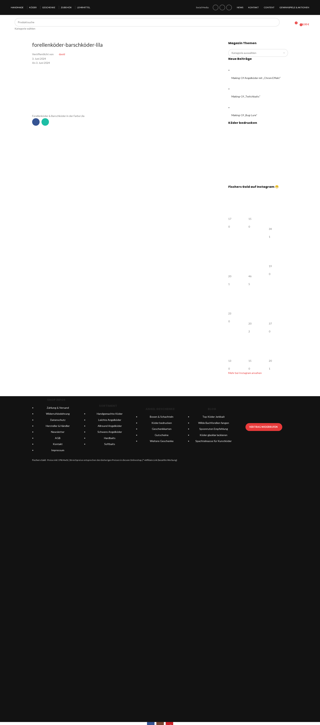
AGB (58, 438)
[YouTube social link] (229, 7)
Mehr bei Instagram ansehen (245, 372)
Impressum (57, 450)
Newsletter (57, 431)
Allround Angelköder (110, 425)
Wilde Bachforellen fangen (213, 422)
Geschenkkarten (161, 428)
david (62, 54)
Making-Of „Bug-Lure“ (244, 115)
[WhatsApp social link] (45, 122)
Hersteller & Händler (58, 425)
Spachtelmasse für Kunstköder (213, 441)
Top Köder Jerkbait (213, 416)
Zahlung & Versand (58, 407)
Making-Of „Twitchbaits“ (245, 96)
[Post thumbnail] (238, 70)
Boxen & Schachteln (161, 416)
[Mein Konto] (287, 24)
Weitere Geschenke (162, 441)
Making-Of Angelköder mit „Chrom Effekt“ (256, 77)
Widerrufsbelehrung (58, 413)
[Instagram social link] (222, 7)
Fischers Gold (39, 460)
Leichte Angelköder (109, 419)
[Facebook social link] (215, 7)
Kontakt (58, 444)
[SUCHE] (275, 24)
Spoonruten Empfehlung (213, 428)
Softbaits (109, 444)
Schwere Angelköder (110, 431)
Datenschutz (57, 419)
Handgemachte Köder (110, 413)
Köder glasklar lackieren (213, 435)
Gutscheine (161, 435)
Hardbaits (109, 438)
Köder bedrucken (162, 422)
